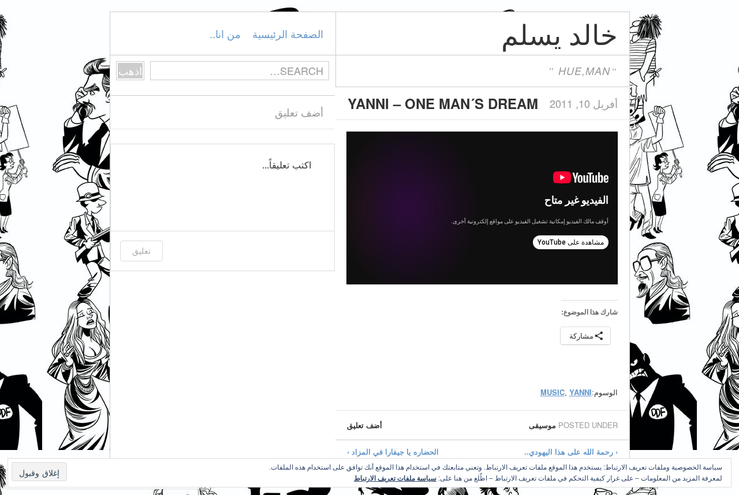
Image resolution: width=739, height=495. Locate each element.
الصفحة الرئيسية (287, 33)
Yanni (580, 392)
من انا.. (225, 33)
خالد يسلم (559, 33)
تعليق (141, 251)
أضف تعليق (364, 424)
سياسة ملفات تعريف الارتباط (395, 477)
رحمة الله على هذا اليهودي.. (571, 451)
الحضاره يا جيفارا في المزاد (393, 451)
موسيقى (542, 424)
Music (552, 392)
